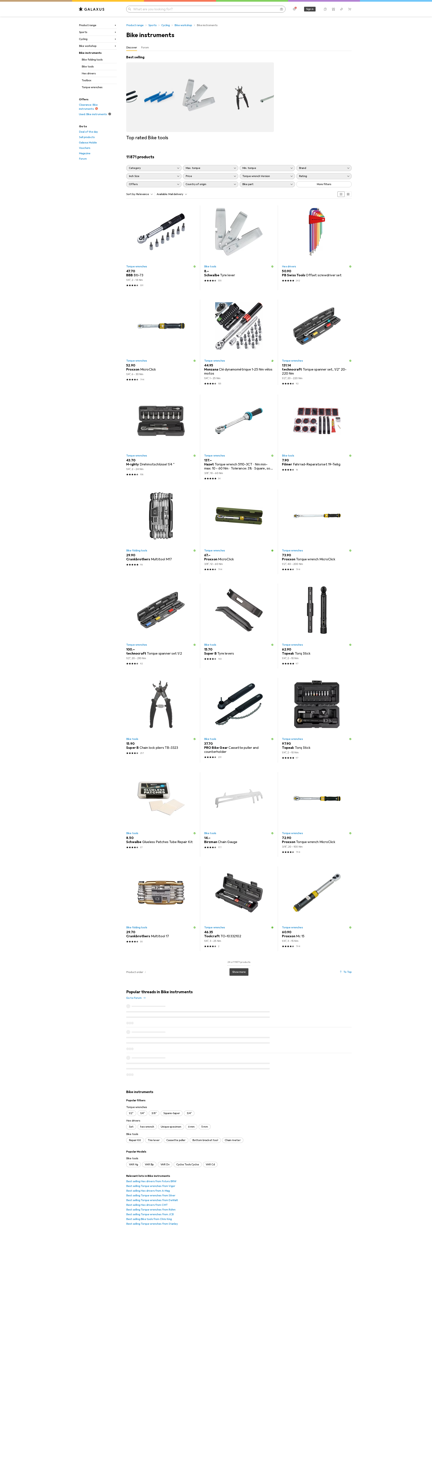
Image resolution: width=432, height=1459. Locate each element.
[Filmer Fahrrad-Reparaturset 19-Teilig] (317, 437)
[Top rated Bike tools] (200, 98)
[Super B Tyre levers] (239, 626)
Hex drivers (89, 73)
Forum (83, 158)
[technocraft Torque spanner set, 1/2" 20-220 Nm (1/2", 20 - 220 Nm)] (317, 342)
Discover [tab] (131, 47)
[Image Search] (281, 9)
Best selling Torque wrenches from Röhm (151, 1209)
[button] (194, 266)
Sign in (310, 9)
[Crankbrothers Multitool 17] (161, 908)
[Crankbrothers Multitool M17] (161, 531)
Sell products (87, 137)
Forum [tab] (145, 47)
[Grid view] (341, 194)
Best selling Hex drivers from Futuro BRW (151, 1181)
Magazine (84, 153)
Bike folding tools (92, 59)
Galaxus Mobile (88, 142)
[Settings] (294, 9)
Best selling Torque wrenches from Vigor (150, 1186)
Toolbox (86, 80)
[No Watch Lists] (341, 9)
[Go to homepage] (91, 9)
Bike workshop (88, 46)
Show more (239, 972)
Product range (87, 25)
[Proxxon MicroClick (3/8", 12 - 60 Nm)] (239, 531)
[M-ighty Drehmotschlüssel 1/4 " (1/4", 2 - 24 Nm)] (161, 437)
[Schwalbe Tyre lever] (239, 247)
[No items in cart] (349, 9)
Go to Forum (134, 998)
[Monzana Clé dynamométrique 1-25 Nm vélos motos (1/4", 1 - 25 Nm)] (239, 342)
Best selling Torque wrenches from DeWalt (152, 1200)
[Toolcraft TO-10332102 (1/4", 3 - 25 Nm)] (239, 908)
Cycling (83, 39)
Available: (162, 194)
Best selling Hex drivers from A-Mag (148, 1190)
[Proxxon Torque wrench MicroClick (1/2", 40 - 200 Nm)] (317, 531)
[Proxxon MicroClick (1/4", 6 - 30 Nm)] (161, 342)
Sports (83, 32)
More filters (324, 184)
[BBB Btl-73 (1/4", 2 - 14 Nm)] (161, 247)
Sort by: (131, 194)
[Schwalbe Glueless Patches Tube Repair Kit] (161, 814)
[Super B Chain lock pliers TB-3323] (161, 720)
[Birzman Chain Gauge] (239, 814)
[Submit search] (129, 9)
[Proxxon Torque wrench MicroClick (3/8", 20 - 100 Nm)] (317, 814)
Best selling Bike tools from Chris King (149, 1219)
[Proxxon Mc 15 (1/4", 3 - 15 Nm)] (317, 908)
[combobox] (143, 194)
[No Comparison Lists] (333, 9)
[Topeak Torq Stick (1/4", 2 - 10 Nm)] (317, 626)
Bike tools (88, 66)
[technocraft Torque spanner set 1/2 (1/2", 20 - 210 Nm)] (161, 626)
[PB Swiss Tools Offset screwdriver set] (317, 247)
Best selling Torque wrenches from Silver (150, 1195)
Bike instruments (90, 53)
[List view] (348, 194)
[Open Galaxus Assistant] (325, 9)
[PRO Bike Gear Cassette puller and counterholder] (239, 720)
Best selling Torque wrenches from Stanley (152, 1224)
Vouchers (84, 148)
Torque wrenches (92, 87)
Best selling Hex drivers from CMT (147, 1205)
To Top (347, 972)
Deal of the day (88, 132)
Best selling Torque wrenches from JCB (150, 1214)
